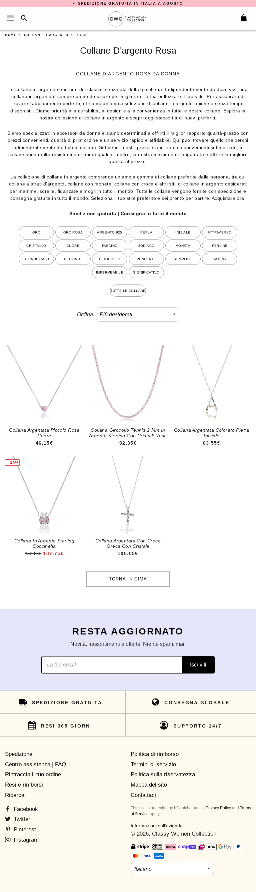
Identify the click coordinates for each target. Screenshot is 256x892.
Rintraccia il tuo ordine (33, 774)
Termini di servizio (153, 764)
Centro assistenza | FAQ (35, 764)
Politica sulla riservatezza (163, 774)
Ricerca (14, 795)
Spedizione (18, 754)
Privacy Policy (218, 808)
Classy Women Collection (184, 834)
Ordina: (85, 314)
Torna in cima (128, 578)
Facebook (25, 809)
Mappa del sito (149, 785)
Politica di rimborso (155, 754)
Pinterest (24, 829)
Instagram (25, 840)
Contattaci (143, 795)
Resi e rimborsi (24, 785)
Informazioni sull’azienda (157, 825)
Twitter (21, 819)
